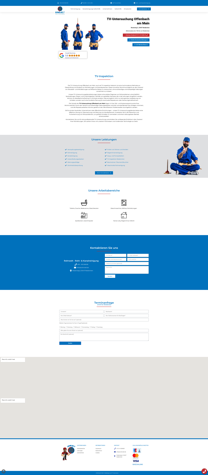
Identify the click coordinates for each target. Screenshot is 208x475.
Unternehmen (107, 9)
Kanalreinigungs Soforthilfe (91, 9)
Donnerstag (85, 327)
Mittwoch (77, 327)
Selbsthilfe (118, 9)
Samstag (99, 327)
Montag (63, 327)
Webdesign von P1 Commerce (111, 473)
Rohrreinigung (75, 9)
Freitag (93, 327)
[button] (3, 471)
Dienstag (69, 327)
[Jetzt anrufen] (204, 471)
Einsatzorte (127, 9)
